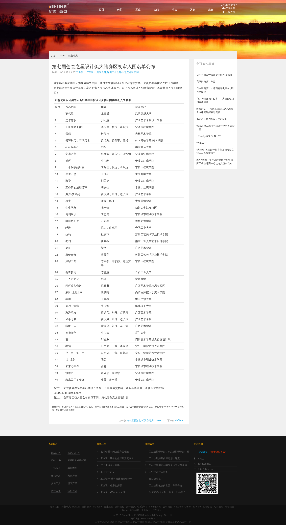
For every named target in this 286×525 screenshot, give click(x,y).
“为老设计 (201, 142)
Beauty (56, 452)
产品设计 (157, 510)
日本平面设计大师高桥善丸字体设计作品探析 (215, 90)
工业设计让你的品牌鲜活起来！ (117, 458)
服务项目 (55, 506)
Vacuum (56, 460)
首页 (52, 55)
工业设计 (146, 510)
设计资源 (131, 506)
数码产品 (56, 475)
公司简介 (167, 506)
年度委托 (72, 468)
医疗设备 (56, 490)
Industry (74, 452)
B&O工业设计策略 (110, 465)
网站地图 (135, 510)
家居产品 (72, 475)
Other (188, 506)
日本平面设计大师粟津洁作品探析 (214, 74)
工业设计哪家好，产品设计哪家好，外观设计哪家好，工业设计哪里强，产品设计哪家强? (169, 451)
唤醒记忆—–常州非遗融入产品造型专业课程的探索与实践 (215, 110)
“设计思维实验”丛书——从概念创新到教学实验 (215, 100)
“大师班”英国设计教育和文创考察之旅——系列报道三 (215, 151)
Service (196, 506)
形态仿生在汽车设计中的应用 (211, 119)
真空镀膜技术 (156, 478)
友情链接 (207, 506)
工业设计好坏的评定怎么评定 (164, 458)
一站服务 (56, 468)
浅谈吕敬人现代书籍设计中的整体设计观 (215, 127)
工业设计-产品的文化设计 (114, 492)
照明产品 (72, 483)
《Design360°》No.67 (208, 136)
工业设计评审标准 (158, 471)
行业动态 (73, 55)
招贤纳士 (229, 506)
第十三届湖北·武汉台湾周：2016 (144, 420)
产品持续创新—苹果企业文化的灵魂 (168, 465)
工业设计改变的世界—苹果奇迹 (165, 485)
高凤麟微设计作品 (205, 81)
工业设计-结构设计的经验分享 (116, 478)
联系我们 (142, 506)
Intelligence (77, 460)
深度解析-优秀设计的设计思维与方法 (168, 492)
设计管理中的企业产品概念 (114, 451)
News (62, 55)
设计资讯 (86, 506)
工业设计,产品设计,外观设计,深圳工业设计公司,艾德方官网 (107, 72)
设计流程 (119, 506)
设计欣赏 (108, 506)
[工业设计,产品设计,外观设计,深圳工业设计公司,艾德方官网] (59, 9)
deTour (179, 420)
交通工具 (56, 483)
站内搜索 (218, 506)
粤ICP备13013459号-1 (143, 518)
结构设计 (72, 490)
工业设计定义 (107, 471)
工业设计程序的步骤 (111, 485)
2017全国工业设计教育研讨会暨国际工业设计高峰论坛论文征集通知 (214, 161)
